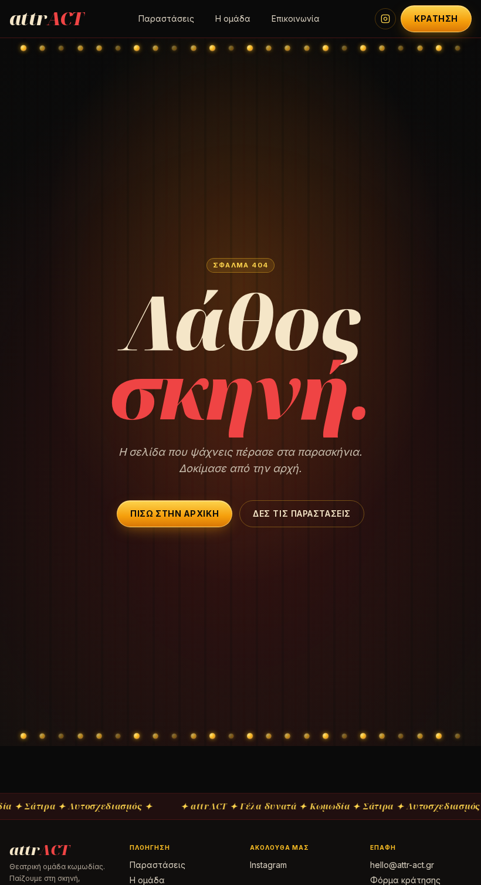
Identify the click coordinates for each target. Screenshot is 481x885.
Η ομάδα (232, 18)
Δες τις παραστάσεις (302, 513)
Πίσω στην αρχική (174, 513)
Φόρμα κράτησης (405, 880)
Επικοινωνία (296, 18)
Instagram (268, 865)
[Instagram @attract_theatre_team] (385, 18)
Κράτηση (436, 18)
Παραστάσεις (166, 18)
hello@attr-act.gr (402, 865)
